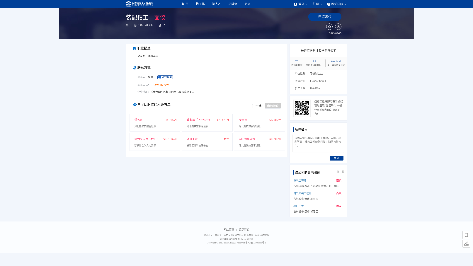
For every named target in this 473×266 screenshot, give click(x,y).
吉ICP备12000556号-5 (255, 242)
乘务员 (138, 119)
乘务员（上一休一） (199, 119)
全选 (258, 106)
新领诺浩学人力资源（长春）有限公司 (147, 145)
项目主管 (192, 139)
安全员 (243, 119)
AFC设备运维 (247, 139)
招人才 (216, 4)
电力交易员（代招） (146, 139)
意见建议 (244, 229)
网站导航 (337, 4)
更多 (248, 4)
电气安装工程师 (302, 193)
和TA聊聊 (167, 77)
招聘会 (232, 4)
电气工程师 (299, 180)
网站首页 (229, 229)
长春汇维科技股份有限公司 (199, 145)
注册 (316, 4)
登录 (301, 4)
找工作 (200, 4)
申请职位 (273, 106)
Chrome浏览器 (246, 239)
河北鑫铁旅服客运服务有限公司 (147, 126)
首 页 (185, 4)
